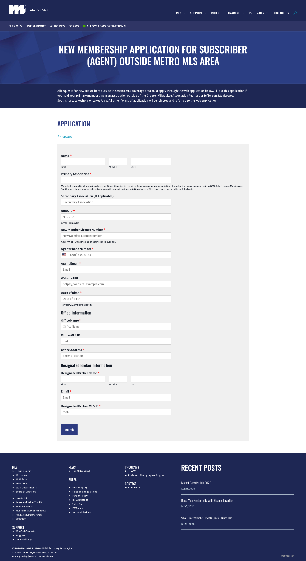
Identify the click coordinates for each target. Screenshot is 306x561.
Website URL (70, 278)
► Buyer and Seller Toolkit (27, 502)
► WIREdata (19, 479)
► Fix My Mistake (78, 499)
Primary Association (76, 174)
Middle (113, 167)
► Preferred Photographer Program (145, 475)
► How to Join (20, 498)
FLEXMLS (15, 26)
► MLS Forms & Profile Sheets (29, 510)
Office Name (71, 320)
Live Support (36, 26)
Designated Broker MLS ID (81, 406)
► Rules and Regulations (83, 491)
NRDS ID (68, 211)
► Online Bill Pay (22, 539)
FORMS (74, 26)
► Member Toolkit (22, 506)
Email (66, 391)
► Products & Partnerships (27, 514)
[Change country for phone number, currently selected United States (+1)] (65, 254)
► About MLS (19, 483)
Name (66, 156)
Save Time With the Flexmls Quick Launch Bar (206, 517)
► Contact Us (132, 487)
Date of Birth (71, 292)
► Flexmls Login (21, 471)
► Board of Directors (24, 491)
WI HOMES (57, 26)
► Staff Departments (24, 487)
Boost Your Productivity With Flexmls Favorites (207, 500)
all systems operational (107, 26)
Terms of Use (45, 556)
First (63, 167)
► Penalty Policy (78, 495)
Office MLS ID (70, 335)
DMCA (32, 556)
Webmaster (287, 555)
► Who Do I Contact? (23, 531)
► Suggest (18, 535)
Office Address (72, 350)
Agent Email (71, 263)
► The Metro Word (79, 471)
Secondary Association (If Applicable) (87, 196)
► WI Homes (19, 475)
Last (133, 167)
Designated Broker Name (80, 373)
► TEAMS (130, 471)
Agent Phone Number (77, 249)
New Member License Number (83, 229)
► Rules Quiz (76, 504)
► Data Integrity (78, 487)
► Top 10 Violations (80, 512)
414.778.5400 (40, 10)
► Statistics (19, 518)
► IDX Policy (76, 508)
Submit (69, 429)
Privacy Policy (19, 556)
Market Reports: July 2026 (196, 482)
